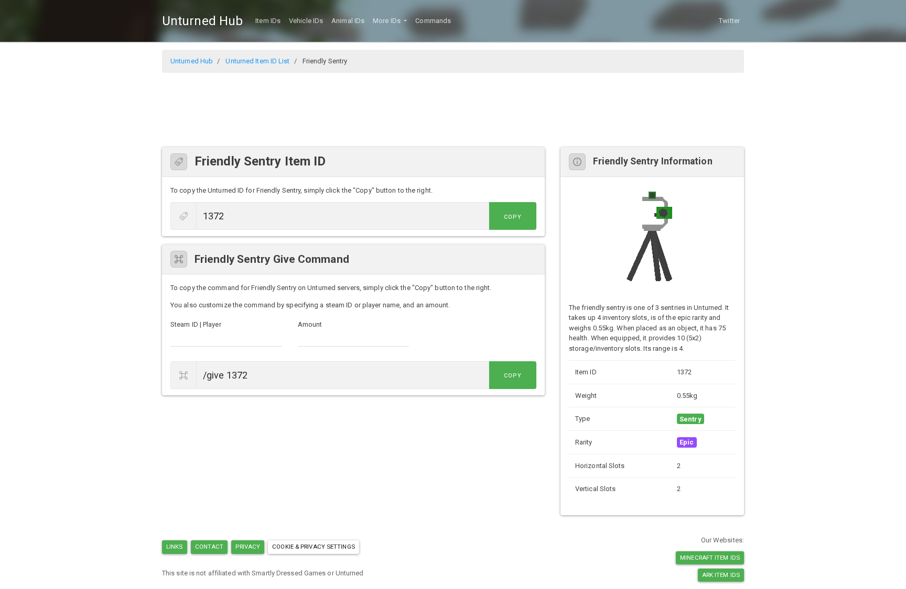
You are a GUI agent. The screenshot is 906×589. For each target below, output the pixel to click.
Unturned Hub (202, 21)
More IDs (387, 21)
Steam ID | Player (195, 324)
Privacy (247, 546)
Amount (310, 324)
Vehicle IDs (306, 21)
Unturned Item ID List (257, 61)
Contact (209, 546)
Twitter (729, 21)
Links (174, 546)
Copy (513, 217)
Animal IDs (347, 21)
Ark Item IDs (721, 575)
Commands (433, 21)
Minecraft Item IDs (710, 557)
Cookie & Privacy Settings (313, 546)
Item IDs (268, 21)
